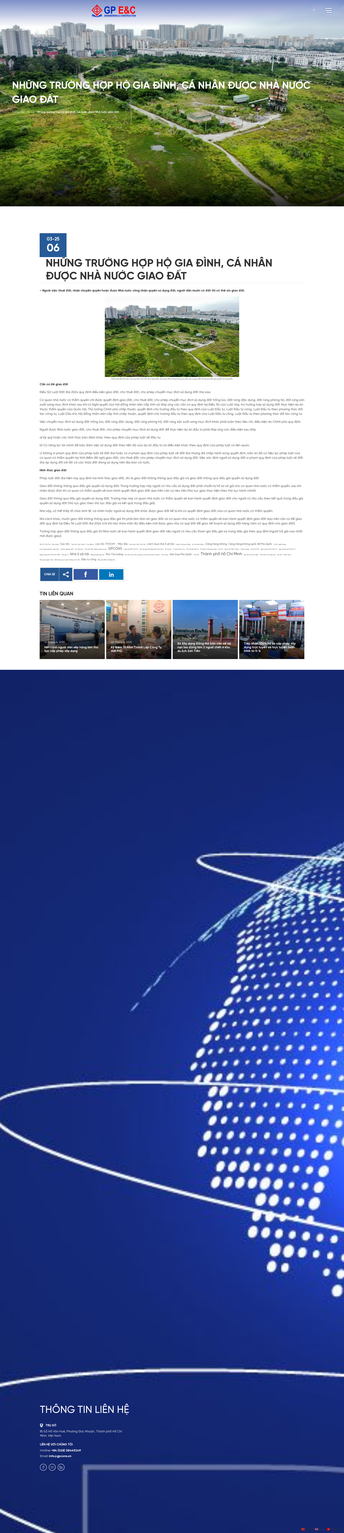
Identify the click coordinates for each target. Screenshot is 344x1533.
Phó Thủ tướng (114, 554)
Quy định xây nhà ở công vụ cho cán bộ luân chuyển (142, 554)
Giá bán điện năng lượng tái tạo (96, 549)
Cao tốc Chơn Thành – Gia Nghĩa (82, 544)
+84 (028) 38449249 (66, 1450)
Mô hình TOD (255, 549)
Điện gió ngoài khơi (46, 560)
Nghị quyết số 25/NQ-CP (287, 549)
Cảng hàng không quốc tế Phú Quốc (250, 544)
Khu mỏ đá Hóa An (192, 549)
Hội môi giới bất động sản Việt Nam (151, 549)
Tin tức (31, 112)
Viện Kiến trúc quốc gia (268, 554)
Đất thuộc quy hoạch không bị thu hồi (67, 560)
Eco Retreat (79, 549)
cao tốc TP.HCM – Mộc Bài (111, 544)
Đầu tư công (88, 559)
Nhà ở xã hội (79, 554)
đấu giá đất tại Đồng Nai (106, 560)
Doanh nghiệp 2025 (67, 549)
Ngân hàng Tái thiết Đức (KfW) (50, 554)
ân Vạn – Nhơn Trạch (284, 554)
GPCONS (115, 548)
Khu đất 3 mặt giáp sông (208, 549)
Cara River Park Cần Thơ (137, 544)
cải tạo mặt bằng (198, 544)
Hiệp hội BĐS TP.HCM (131, 549)
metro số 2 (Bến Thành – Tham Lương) (236, 549)
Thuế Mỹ (196, 554)
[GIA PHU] (113, 10)
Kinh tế (220, 549)
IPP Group (168, 549)
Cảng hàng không (216, 544)
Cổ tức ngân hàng (280, 544)
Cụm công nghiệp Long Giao (49, 549)
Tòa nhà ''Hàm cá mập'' (251, 554)
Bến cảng (55, 544)
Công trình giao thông (182, 544)
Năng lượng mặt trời (97, 554)
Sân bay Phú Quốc (181, 554)
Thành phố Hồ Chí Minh (221, 554)
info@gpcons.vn (60, 1456)
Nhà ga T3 (65, 554)
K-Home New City (179, 549)
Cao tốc (65, 544)
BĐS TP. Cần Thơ (45, 544)
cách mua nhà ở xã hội (160, 544)
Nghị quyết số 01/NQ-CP (269, 549)
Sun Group (164, 554)
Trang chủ (18, 112)
